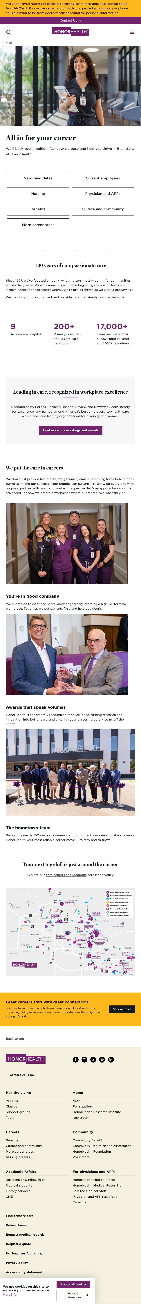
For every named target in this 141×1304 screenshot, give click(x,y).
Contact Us (68, 20)
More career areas (38, 225)
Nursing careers (18, 1157)
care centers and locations (66, 875)
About (78, 1093)
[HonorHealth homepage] (70, 32)
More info (10, 1294)
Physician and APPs (102, 194)
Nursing (38, 194)
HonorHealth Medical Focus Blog (98, 1185)
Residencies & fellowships (25, 1180)
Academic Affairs (21, 1172)
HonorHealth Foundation (92, 1151)
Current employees (103, 178)
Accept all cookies (73, 1284)
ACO (76, 1101)
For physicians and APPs (94, 1172)
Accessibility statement (24, 1272)
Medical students (19, 1185)
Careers (12, 1132)
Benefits (38, 209)
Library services (18, 1191)
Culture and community (103, 209)
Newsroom (81, 1117)
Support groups (18, 1112)
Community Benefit (87, 1140)
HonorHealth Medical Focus (94, 1180)
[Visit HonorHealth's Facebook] (76, 1060)
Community (83, 1132)
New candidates (38, 178)
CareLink (79, 1202)
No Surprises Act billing (24, 1253)
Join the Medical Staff (89, 1191)
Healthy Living (18, 1093)
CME (9, 1196)
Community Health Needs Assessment (102, 1146)
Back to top (15, 1038)
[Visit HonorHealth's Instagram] (84, 1060)
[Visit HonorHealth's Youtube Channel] (102, 1060)
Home (17, 42)
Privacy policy (17, 1263)
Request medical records (25, 1234)
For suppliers (83, 1106)
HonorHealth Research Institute (97, 1112)
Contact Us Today (22, 1074)
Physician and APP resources (95, 1196)
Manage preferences (73, 1295)
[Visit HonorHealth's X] (93, 1060)
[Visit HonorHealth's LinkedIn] (111, 1060)
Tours (10, 1117)
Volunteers (81, 1157)
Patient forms (16, 1225)
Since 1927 (14, 280)
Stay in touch (122, 1009)
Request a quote (18, 1244)
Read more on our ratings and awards (71, 430)
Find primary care (19, 1216)
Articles (12, 1101)
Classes (11, 1106)
